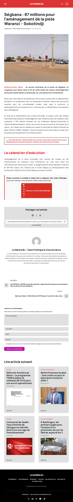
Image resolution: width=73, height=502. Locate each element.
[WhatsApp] (36, 499)
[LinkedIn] (32, 499)
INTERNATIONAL (37, 481)
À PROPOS (25, 494)
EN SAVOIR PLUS (50, 479)
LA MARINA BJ (36, 3)
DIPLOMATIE (61, 479)
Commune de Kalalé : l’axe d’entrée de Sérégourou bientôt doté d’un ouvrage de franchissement (18, 427)
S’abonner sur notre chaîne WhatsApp (38, 191)
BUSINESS (33, 479)
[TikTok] (44, 499)
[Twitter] (29, 499)
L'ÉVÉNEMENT (49, 419)
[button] (5, 3)
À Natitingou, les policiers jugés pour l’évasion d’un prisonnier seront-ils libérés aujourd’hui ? (52, 427)
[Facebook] (40, 499)
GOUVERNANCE (50, 369)
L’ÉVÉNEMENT (12, 479)
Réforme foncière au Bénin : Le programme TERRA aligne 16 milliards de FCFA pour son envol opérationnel (19, 378)
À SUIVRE (8, 369)
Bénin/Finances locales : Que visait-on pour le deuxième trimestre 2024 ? (53, 376)
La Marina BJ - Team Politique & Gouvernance (36, 249)
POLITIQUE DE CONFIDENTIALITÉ (40, 494)
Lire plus (9, 411)
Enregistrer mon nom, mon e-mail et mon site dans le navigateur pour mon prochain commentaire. (33, 344)
